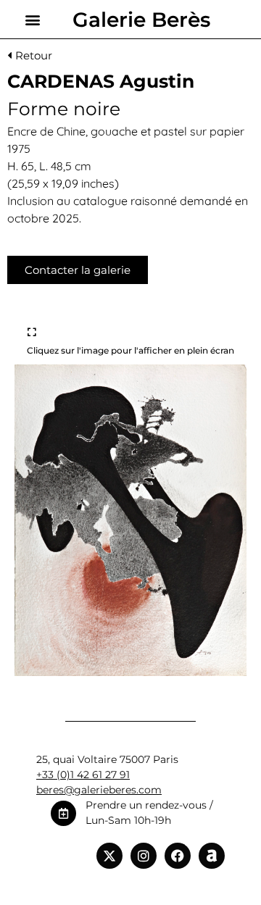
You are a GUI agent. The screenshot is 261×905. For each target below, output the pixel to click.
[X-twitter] (109, 856)
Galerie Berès (141, 19)
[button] (33, 19)
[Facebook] (178, 856)
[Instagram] (143, 856)
